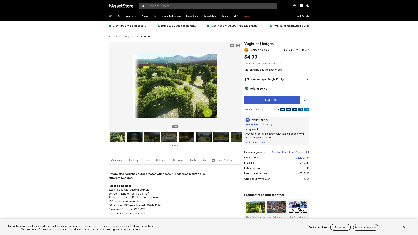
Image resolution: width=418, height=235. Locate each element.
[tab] (172, 145)
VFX (236, 16)
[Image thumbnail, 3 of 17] (152, 137)
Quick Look (257, 210)
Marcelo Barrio (276, 217)
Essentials (192, 16)
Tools (225, 16)
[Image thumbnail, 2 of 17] (135, 137)
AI (155, 16)
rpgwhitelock (297, 217)
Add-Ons (131, 16)
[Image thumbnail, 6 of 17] (204, 137)
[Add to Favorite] (305, 100)
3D (110, 16)
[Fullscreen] (238, 45)
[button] (294, 6)
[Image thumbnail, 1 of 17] (118, 137)
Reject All (340, 227)
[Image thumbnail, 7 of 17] (222, 137)
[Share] (232, 45)
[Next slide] (239, 147)
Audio (145, 16)
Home (111, 36)
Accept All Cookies (366, 227)
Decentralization (171, 16)
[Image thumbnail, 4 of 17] (170, 137)
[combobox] (208, 6)
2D (119, 16)
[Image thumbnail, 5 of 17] (187, 137)
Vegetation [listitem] (130, 36)
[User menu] (307, 6)
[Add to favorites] (262, 203)
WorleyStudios (260, 120)
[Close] (404, 227)
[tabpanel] (175, 197)
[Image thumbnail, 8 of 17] (239, 137)
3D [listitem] (119, 36)
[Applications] (302, 6)
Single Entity (302, 157)
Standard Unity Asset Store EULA (290, 152)
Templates (210, 16)
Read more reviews (256, 142)
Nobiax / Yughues (255, 217)
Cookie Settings (318, 227)
